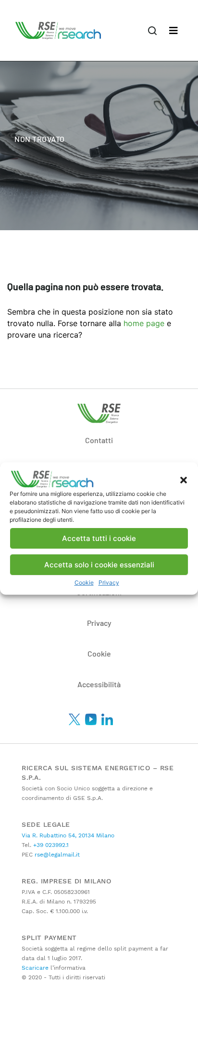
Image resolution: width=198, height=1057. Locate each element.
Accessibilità (99, 684)
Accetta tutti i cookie (99, 538)
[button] (183, 479)
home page (145, 323)
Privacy (109, 582)
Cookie (84, 582)
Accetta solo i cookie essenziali (99, 564)
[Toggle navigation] (173, 30)
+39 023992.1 (50, 845)
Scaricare (35, 967)
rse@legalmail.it (56, 854)
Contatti (99, 440)
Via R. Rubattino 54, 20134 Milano (68, 835)
